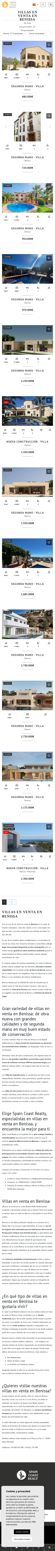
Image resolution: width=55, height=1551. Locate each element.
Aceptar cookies (22, 1532)
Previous (5, 55)
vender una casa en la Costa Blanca (23, 1399)
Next (49, 55)
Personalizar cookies (22, 1539)
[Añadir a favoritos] (49, 45)
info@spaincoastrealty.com (25, 1429)
